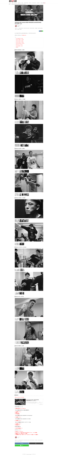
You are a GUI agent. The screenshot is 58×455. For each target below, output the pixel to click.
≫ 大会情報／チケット (18, 411)
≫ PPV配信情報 (17, 413)
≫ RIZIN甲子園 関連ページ (18, 428)
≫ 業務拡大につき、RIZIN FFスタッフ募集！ (21, 433)
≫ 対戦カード (17, 412)
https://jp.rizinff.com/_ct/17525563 (19, 397)
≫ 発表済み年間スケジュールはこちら (20, 408)
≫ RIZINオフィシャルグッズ (19, 431)
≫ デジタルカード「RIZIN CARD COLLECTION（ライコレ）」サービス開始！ (26, 432)
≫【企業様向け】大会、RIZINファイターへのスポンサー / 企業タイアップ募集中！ (26, 434)
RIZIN (18, 26)
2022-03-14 (18, 25)
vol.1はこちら (24, 35)
